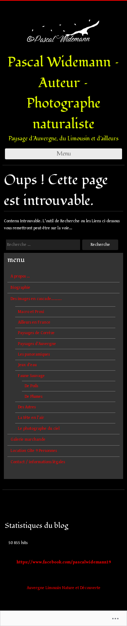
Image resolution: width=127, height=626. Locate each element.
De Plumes (33, 396)
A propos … (20, 276)
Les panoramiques (34, 354)
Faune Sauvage (31, 375)
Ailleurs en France (34, 322)
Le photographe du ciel (39, 428)
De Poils (31, 386)
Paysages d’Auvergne (37, 343)
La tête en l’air (31, 417)
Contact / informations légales (38, 462)
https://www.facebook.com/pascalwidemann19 (64, 562)
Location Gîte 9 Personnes (34, 450)
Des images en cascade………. (36, 298)
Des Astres (27, 407)
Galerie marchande (28, 439)
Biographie (20, 287)
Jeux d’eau (27, 365)
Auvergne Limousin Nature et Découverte (64, 588)
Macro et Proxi (31, 311)
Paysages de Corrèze (36, 333)
